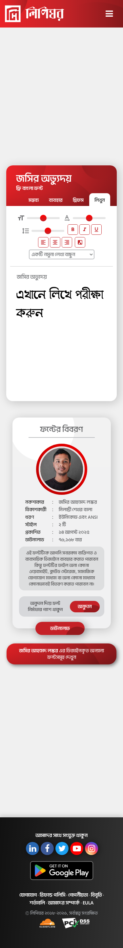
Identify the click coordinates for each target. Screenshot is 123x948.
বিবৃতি (96, 895)
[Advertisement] (61, 94)
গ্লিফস (78, 200)
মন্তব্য (34, 200)
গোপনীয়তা (78, 895)
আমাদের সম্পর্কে (64, 903)
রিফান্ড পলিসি (52, 895)
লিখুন (99, 200)
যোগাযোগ (28, 895)
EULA (88, 903)
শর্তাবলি (37, 903)
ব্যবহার (56, 200)
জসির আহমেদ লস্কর (61, 653)
